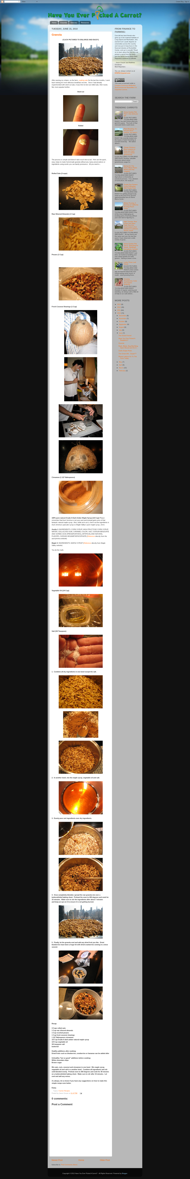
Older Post (105, 1160)
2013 (119, 304)
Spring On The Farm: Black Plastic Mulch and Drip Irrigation (130, 168)
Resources (85, 23)
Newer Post (57, 1160)
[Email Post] (80, 1093)
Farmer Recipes (64, 1091)
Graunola (63, 23)
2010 (119, 313)
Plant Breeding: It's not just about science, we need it (130, 130)
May (120, 362)
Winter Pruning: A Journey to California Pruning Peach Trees (131, 205)
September (123, 324)
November (123, 318)
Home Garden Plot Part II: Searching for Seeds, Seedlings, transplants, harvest (131, 246)
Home (54, 23)
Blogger (124, 1173)
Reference (91, 536)
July (120, 330)
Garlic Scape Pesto (125, 351)
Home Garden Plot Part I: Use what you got (131, 113)
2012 (119, 307)
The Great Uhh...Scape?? (127, 354)
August (121, 327)
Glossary (74, 23)
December (123, 315)
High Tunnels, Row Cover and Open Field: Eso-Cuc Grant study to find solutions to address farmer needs (131, 226)
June (121, 333)
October (122, 321)
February (122, 370)
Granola (57, 34)
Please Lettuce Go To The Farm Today (128, 357)
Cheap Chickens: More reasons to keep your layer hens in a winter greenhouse (130, 151)
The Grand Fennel (125, 335)
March (121, 368)
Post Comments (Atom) (69, 1165)
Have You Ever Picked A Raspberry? (127, 339)
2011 (119, 310)
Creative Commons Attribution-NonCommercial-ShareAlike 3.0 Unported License (126, 87)
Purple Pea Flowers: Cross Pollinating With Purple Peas (131, 186)
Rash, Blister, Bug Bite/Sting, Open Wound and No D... (128, 347)
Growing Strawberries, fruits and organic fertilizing (130, 281)
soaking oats (83, 80)
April (120, 365)
